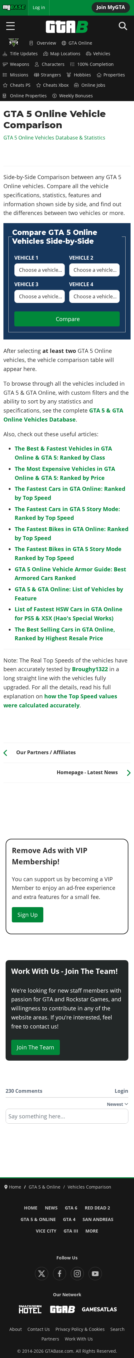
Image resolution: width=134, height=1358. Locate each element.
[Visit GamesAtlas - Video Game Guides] (99, 1309)
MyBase (10, 7)
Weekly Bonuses (76, 96)
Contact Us (38, 1329)
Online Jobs (93, 85)
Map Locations (65, 53)
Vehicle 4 (81, 284)
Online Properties (28, 96)
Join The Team (35, 1047)
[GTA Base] (67, 26)
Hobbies (82, 75)
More (91, 1231)
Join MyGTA (111, 7)
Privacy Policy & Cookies (80, 1329)
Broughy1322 (90, 669)
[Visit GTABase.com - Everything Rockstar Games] (62, 1309)
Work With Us (79, 1339)
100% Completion (95, 64)
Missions (19, 75)
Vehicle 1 (26, 257)
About (15, 1329)
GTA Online (80, 43)
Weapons (19, 64)
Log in (39, 7)
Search (117, 1329)
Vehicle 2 (81, 257)
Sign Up (27, 914)
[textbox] (67, 1118)
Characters (53, 64)
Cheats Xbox (56, 85)
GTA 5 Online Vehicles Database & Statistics (54, 137)
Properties (114, 75)
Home (30, 1208)
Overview (46, 43)
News (51, 1208)
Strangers (51, 75)
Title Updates (24, 53)
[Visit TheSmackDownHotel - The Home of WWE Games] (30, 1309)
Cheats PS (20, 85)
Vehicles (101, 53)
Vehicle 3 (26, 284)
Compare (68, 319)
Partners (50, 1339)
